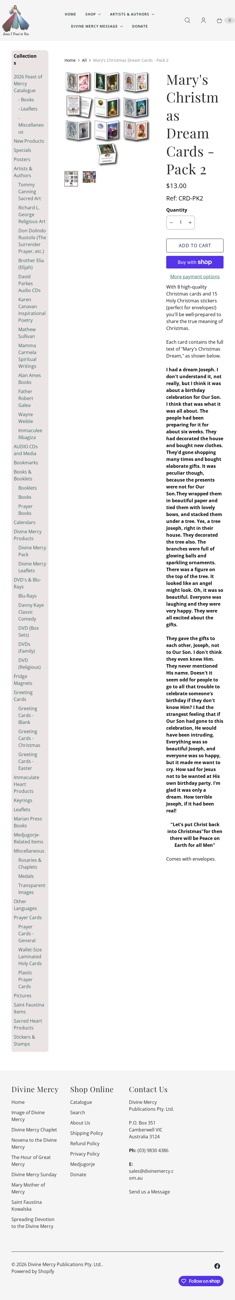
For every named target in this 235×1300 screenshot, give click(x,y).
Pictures (23, 995)
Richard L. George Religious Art (32, 214)
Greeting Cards (23, 695)
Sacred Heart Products (28, 1024)
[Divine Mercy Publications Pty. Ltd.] (16, 20)
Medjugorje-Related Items (28, 838)
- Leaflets (28, 109)
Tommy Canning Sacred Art (29, 191)
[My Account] (203, 20)
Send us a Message (149, 1192)
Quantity (176, 210)
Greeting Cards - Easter (27, 761)
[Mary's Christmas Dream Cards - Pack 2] (107, 118)
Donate (140, 26)
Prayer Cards (28, 917)
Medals (26, 876)
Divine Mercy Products (28, 535)
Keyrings (23, 800)
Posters (22, 159)
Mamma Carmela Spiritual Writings (27, 355)
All (84, 60)
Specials (22, 150)
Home (70, 14)
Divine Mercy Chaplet (34, 1130)
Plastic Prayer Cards (25, 979)
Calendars (25, 522)
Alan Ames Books (29, 378)
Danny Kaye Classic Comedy (31, 612)
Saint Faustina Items (29, 1008)
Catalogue (81, 1102)
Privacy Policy (84, 1154)
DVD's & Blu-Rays (27, 583)
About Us (80, 1123)
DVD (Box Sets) (28, 631)
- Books (26, 99)
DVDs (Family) (26, 647)
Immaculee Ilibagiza (30, 434)
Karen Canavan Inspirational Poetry (32, 309)
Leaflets (22, 809)
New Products (29, 141)
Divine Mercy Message (94, 26)
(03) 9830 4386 (153, 1150)
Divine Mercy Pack (32, 551)
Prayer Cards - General (27, 934)
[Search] (187, 20)
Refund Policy (84, 1143)
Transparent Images (31, 888)
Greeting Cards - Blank (27, 715)
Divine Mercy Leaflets (32, 567)
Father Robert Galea (25, 398)
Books (25, 497)
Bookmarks (26, 462)
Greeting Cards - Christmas (29, 738)
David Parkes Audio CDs (29, 283)
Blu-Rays (27, 596)
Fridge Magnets (23, 679)
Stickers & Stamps (24, 1040)
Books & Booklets (23, 475)
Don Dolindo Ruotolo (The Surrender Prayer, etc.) (32, 240)
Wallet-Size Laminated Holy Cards (30, 956)
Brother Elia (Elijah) (31, 264)
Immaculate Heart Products (26, 784)
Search (77, 1112)
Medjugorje (82, 1164)
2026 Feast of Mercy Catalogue (28, 84)
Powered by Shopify (32, 1271)
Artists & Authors (129, 14)
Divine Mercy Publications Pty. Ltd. (65, 1264)
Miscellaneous (29, 851)
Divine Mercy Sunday (33, 1174)
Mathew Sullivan (27, 332)
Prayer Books (25, 509)
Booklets (27, 488)
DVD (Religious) (29, 663)
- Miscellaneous (31, 125)
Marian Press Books (28, 822)
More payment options (195, 276)
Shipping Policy (86, 1133)
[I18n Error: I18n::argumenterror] (71, 178)
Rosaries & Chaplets (30, 863)
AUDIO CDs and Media (26, 450)
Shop (90, 14)
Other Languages (25, 904)
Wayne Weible (25, 417)
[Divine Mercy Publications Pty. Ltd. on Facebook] (217, 1266)
